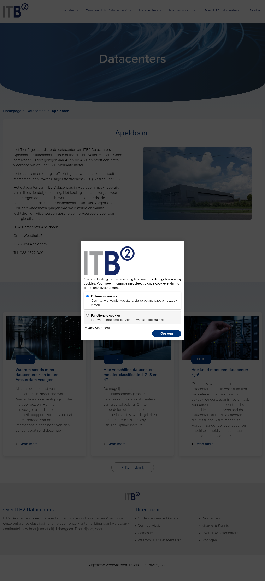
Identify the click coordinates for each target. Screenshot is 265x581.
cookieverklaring (167, 283)
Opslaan (166, 333)
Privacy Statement (97, 328)
